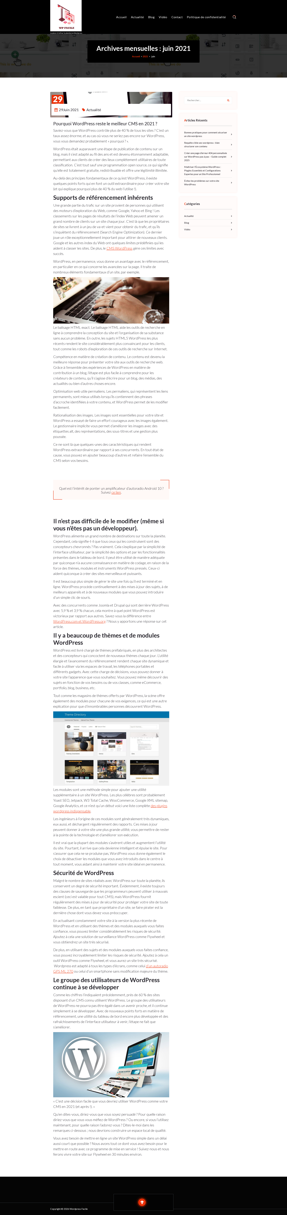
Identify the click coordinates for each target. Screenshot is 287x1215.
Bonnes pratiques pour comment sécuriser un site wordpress (205, 134)
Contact (177, 17)
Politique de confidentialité (206, 17)
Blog (151, 17)
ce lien (116, 492)
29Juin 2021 (69, 110)
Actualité (137, 17)
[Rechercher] (228, 100)
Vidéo (163, 17)
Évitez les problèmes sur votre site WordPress (201, 182)
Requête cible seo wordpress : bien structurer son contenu (202, 144)
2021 (145, 56)
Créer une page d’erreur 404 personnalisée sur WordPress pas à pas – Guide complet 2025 (205, 157)
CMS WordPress (119, 248)
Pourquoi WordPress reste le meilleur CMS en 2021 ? (105, 123)
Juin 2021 (57, 101)
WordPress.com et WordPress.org (79, 621)
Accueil (121, 17)
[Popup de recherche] (234, 17)
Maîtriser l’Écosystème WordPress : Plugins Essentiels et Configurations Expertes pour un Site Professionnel (202, 170)
